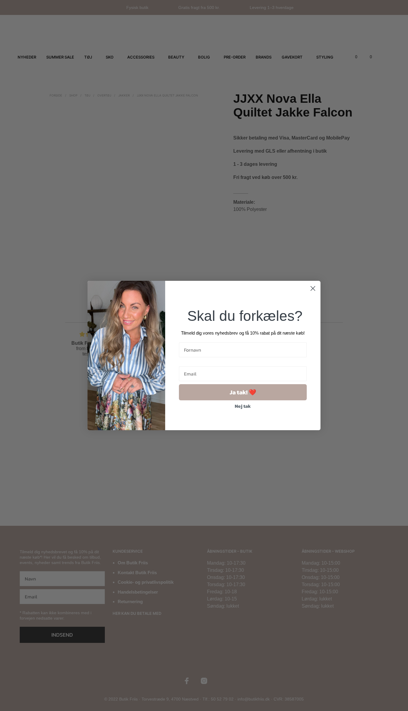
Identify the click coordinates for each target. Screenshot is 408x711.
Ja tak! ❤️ (243, 392)
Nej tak (243, 406)
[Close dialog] (313, 288)
